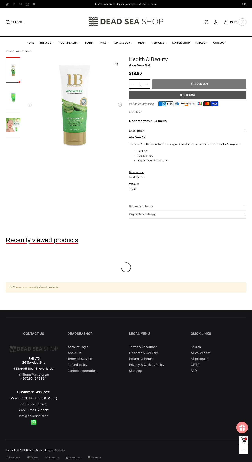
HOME (30, 42)
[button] (29, 105)
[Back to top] (243, 449)
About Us (74, 353)
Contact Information (82, 371)
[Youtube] (34, 4)
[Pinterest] (20, 4)
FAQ (194, 371)
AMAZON (201, 42)
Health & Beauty (148, 59)
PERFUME (158, 42)
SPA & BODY (122, 42)
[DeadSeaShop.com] (126, 21)
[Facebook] (14, 4)
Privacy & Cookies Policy (146, 365)
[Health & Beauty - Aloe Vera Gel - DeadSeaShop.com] (74, 105)
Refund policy (77, 365)
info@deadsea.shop (33, 416)
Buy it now (187, 95)
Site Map (135, 371)
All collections (201, 353)
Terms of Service (80, 359)
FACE (103, 42)
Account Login (78, 347)
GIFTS (195, 365)
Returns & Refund (142, 359)
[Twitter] (7, 4)
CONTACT (219, 42)
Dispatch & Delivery (142, 214)
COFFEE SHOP (181, 42)
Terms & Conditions (143, 347)
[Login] (219, 22)
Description (136, 130)
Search (196, 347)
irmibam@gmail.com (34, 374)
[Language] (209, 22)
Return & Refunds (141, 206)
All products (199, 359)
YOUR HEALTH (68, 42)
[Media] (116, 64)
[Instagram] (27, 4)
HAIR (88, 42)
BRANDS (45, 42)
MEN (141, 42)
